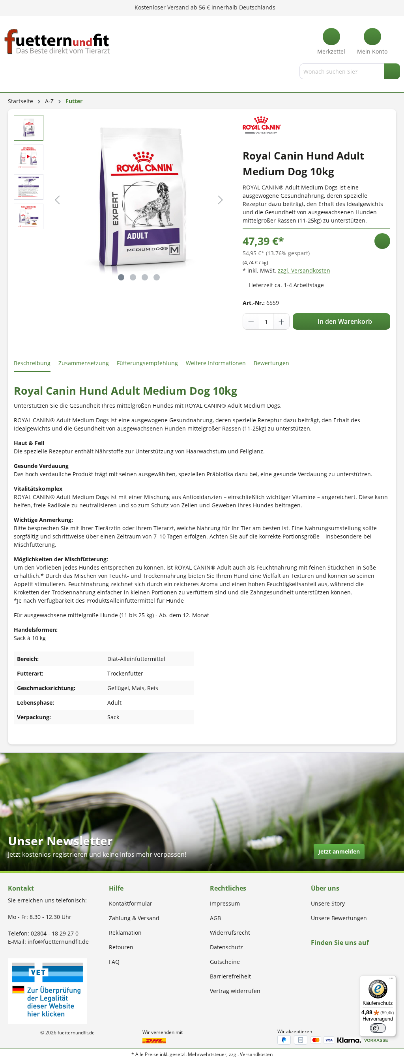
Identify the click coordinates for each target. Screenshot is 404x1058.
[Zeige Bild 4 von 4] (156, 277)
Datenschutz (226, 947)
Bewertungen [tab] (271, 363)
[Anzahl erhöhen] (281, 321)
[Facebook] (313, 957)
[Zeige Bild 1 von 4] (121, 277)
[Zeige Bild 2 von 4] (133, 277)
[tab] (32, 363)
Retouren (121, 947)
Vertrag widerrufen (235, 991)
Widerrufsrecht (230, 932)
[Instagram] (322, 957)
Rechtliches (228, 888)
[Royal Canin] (262, 125)
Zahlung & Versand (134, 918)
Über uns (325, 888)
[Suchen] (392, 71)
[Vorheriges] (57, 200)
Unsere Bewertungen (339, 918)
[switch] (378, 1028)
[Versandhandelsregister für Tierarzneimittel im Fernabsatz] (47, 990)
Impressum (225, 903)
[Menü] (9, 73)
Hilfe (116, 888)
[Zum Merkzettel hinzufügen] (382, 241)
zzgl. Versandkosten (304, 270)
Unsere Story (328, 903)
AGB (215, 918)
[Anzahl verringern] (251, 321)
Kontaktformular (130, 903)
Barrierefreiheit (230, 976)
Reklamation (125, 932)
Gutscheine (225, 961)
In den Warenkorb (344, 321)
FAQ (114, 961)
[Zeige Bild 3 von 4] (145, 277)
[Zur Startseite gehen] (57, 41)
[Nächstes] (220, 200)
